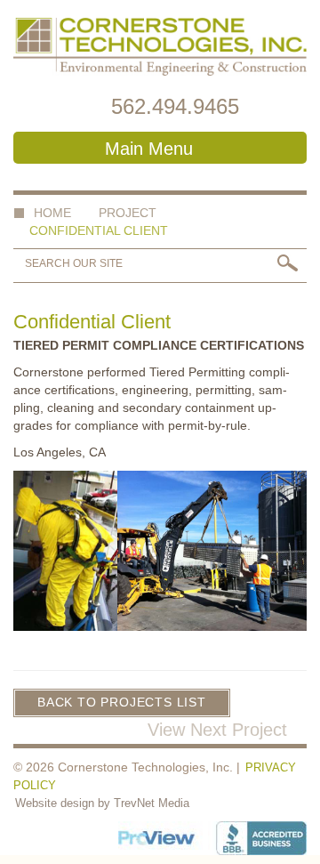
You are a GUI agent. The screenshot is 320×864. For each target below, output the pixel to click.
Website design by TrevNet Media (102, 803)
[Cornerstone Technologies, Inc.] (160, 47)
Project (127, 213)
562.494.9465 (175, 106)
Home (52, 213)
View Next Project (220, 729)
